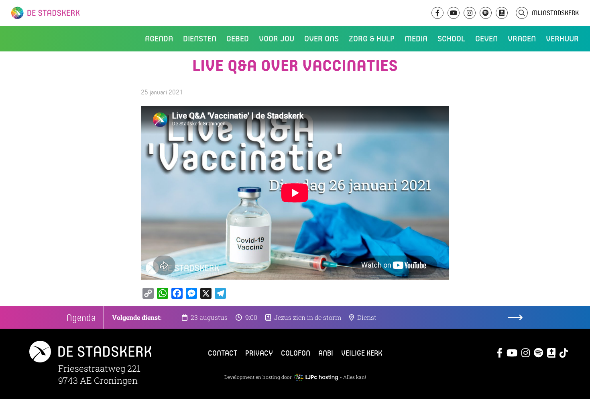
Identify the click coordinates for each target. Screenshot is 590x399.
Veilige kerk (361, 353)
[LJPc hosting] (316, 376)
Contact (222, 353)
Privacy (259, 353)
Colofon (295, 353)
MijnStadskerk (555, 12)
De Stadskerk (78, 13)
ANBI (325, 353)
